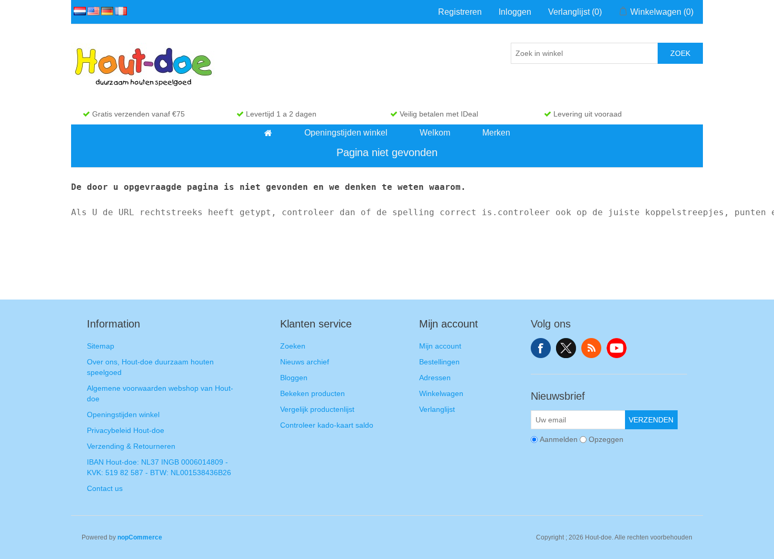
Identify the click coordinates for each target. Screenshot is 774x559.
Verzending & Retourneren (131, 446)
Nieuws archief (304, 362)
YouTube (617, 348)
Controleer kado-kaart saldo (326, 425)
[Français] (119, 11)
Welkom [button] (435, 132)
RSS (591, 348)
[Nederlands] (78, 11)
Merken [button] (496, 132)
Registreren (460, 11)
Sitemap (100, 346)
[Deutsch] (105, 11)
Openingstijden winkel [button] (346, 132)
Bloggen (293, 377)
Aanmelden (559, 439)
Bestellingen (439, 362)
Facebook (541, 348)
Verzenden (651, 420)
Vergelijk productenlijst (317, 409)
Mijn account (440, 346)
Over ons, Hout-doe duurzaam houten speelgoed (150, 367)
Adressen (435, 377)
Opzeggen (606, 439)
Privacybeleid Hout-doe (125, 430)
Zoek (680, 53)
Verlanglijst (437, 409)
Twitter (566, 348)
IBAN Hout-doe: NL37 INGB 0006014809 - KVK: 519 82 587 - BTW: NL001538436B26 (159, 467)
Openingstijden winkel (123, 414)
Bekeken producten (312, 393)
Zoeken (292, 346)
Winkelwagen (441, 393)
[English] (91, 11)
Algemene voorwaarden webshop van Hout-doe (160, 393)
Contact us (105, 488)
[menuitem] (269, 133)
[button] (268, 133)
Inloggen (515, 11)
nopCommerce (139, 537)
